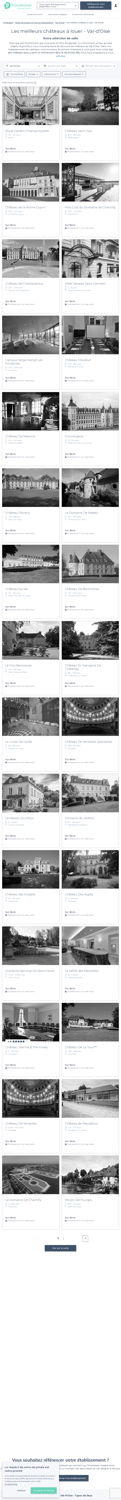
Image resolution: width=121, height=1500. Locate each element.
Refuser (21, 1490)
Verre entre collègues (57, 14)
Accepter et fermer (43, 1490)
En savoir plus (11, 1484)
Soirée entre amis (35, 14)
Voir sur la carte (60, 1248)
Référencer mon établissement (96, 5)
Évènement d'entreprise (83, 14)
